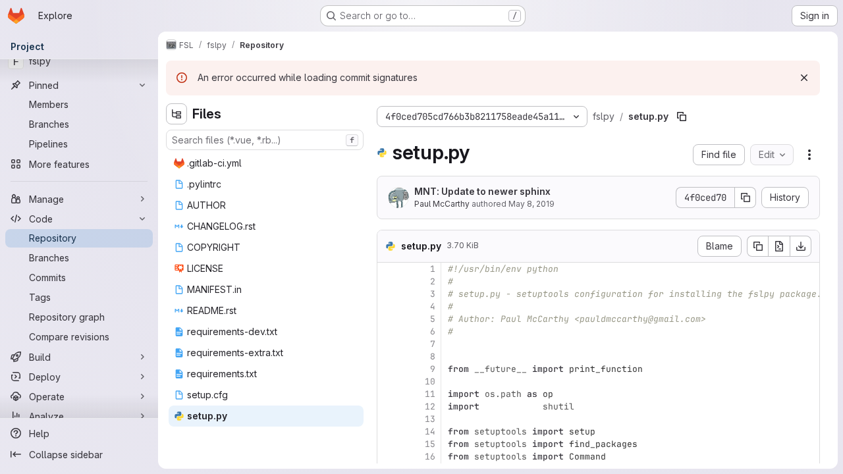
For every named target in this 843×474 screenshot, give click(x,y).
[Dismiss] (804, 78)
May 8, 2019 (531, 204)
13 (430, 419)
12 (430, 406)
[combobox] (265, 140)
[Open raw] (779, 246)
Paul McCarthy (442, 204)
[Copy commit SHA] (745, 197)
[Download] (800, 246)
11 (430, 394)
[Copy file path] (681, 116)
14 (430, 431)
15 (430, 444)
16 (430, 456)
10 (430, 381)
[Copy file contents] (757, 246)
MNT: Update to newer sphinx (482, 191)
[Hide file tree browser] (176, 113)
